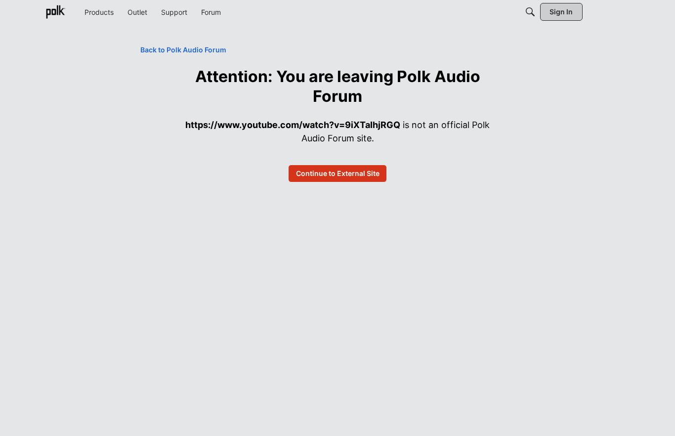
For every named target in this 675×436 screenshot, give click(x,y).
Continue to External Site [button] (338, 173)
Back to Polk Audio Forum (183, 49)
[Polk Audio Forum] (55, 12)
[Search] (530, 12)
